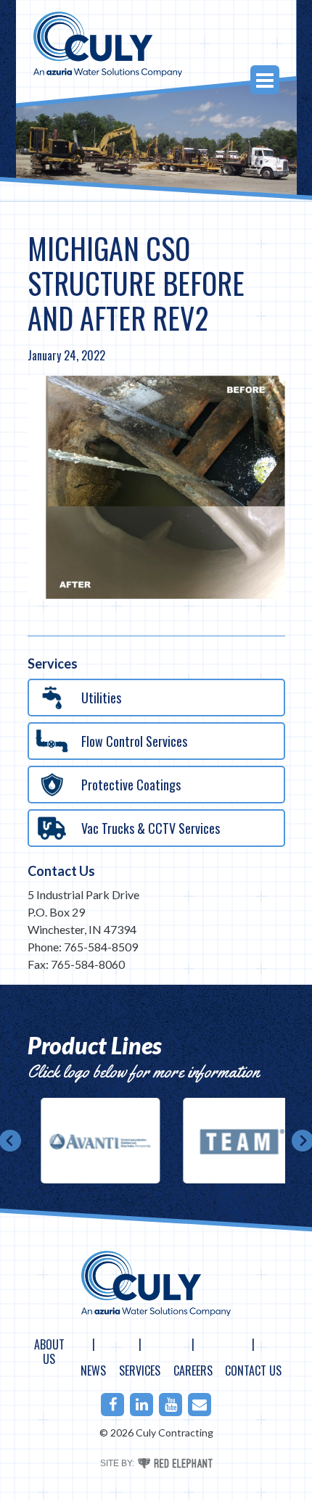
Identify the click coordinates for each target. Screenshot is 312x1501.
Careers (193, 1370)
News (93, 1370)
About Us (49, 1352)
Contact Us (61, 871)
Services (139, 1370)
